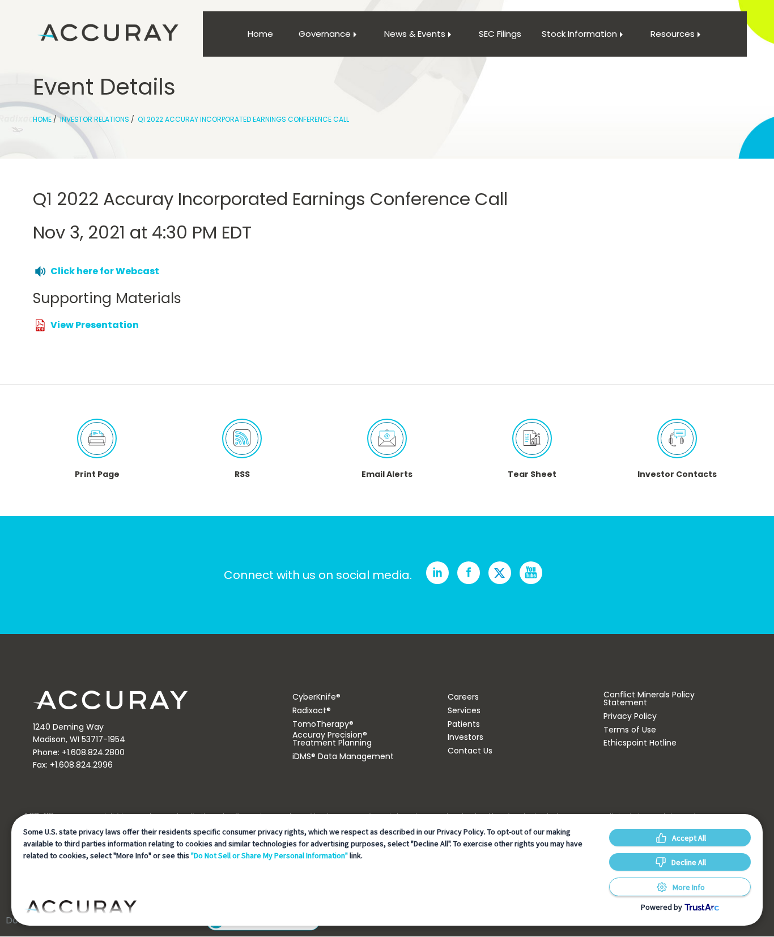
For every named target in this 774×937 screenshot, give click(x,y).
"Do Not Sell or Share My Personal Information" (269, 855)
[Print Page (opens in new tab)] (96, 438)
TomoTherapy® (323, 724)
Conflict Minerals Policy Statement (649, 698)
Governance (325, 34)
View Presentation (94, 324)
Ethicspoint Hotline (640, 743)
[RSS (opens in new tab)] (242, 438)
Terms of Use (629, 730)
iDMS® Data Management (343, 756)
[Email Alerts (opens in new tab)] (387, 438)
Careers (463, 697)
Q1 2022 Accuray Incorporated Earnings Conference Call (243, 119)
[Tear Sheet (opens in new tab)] (532, 438)
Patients (464, 724)
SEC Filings (500, 34)
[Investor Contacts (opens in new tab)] (677, 438)
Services (464, 710)
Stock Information (579, 34)
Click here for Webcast (104, 271)
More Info (689, 887)
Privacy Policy (630, 716)
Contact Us (470, 751)
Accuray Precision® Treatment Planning (332, 739)
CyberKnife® (316, 697)
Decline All (688, 862)
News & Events (414, 34)
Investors (465, 737)
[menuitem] (260, 34)
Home (260, 34)
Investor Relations (94, 119)
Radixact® (311, 710)
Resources (672, 34)
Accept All (689, 838)
